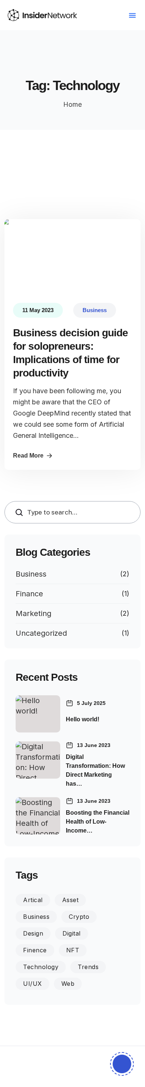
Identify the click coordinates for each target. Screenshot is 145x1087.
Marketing (33, 613)
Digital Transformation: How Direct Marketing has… (95, 770)
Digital (71, 933)
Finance (29, 593)
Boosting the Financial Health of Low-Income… (97, 821)
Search (21, 512)
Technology (40, 967)
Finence (35, 950)
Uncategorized (41, 633)
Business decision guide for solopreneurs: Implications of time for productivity (70, 353)
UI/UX (32, 983)
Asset (70, 900)
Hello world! (82, 719)
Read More (28, 455)
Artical (33, 900)
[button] (132, 15)
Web (68, 983)
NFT (73, 950)
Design (33, 933)
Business (31, 574)
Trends (88, 967)
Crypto (79, 916)
